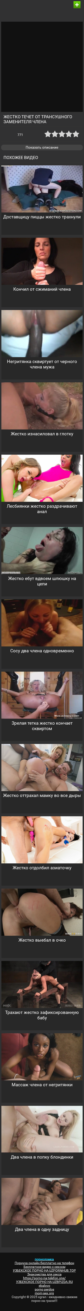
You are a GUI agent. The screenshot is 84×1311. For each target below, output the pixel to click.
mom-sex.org (44, 1293)
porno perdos (44, 1289)
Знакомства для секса (44, 1274)
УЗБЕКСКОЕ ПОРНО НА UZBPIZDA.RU (44, 1282)
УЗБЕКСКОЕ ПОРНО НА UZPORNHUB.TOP (44, 1270)
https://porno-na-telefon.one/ (44, 1278)
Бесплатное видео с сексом (44, 1267)
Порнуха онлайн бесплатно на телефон (44, 1263)
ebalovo (44, 1285)
